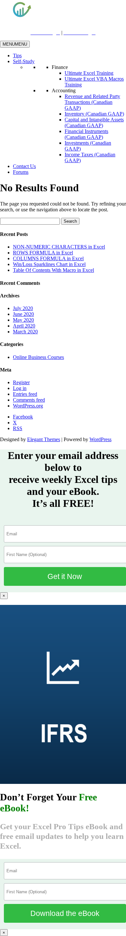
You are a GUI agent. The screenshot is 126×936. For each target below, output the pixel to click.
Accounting (64, 90)
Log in (19, 388)
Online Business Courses (38, 357)
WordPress (100, 439)
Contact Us (24, 166)
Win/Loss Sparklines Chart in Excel (49, 264)
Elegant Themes (43, 439)
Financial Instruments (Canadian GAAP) (86, 134)
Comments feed (29, 400)
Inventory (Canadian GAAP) (94, 114)
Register (21, 382)
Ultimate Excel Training (89, 73)
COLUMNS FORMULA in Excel (48, 258)
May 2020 (23, 320)
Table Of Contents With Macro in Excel (53, 270)
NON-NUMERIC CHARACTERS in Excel (59, 247)
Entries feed (25, 394)
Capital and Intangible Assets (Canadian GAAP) (94, 122)
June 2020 (23, 314)
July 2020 (23, 308)
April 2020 (24, 326)
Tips (17, 55)
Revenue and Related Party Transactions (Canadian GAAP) (92, 102)
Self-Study (24, 61)
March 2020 (25, 331)
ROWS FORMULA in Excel (43, 252)
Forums (20, 172)
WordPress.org (28, 405)
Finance (60, 67)
